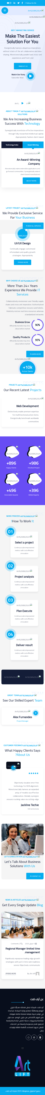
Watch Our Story (18, 74)
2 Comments (15, 943)
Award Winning (33, 144)
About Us (24, 66)
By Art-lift (31, 973)
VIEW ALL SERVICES (34, 225)
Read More (23, 262)
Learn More (36, 354)
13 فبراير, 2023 (30, 943)
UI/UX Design (22, 243)
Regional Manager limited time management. (23, 950)
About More (31, 180)
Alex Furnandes (22, 717)
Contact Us (36, 876)
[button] (22, 1048)
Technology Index (12, 144)
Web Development (27, 406)
